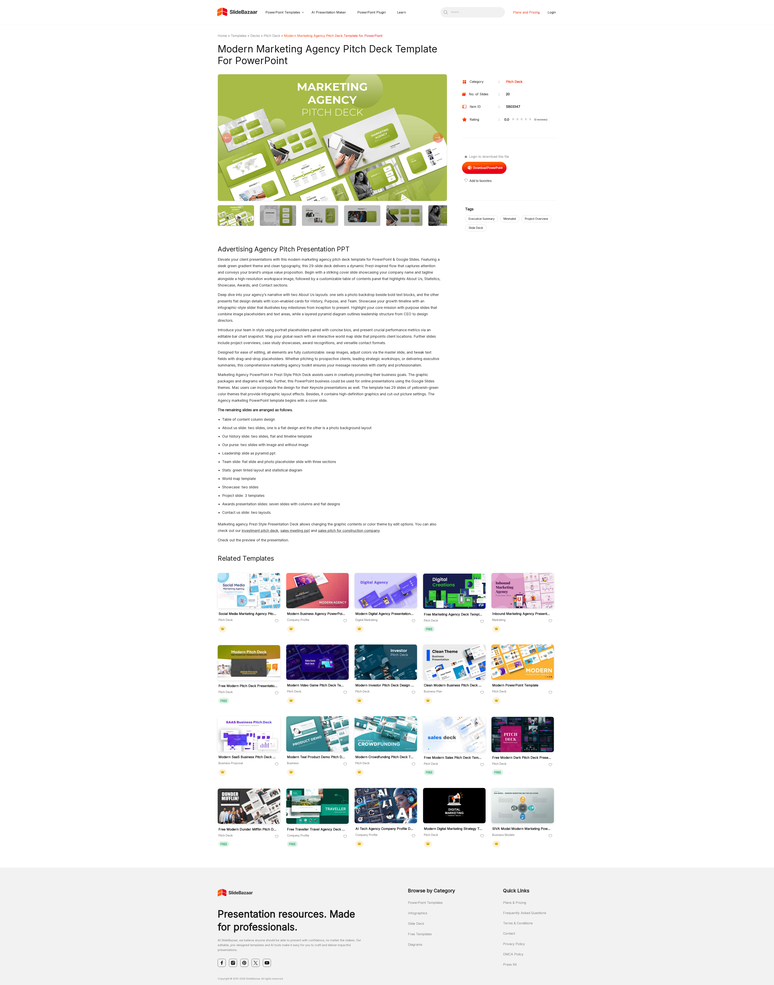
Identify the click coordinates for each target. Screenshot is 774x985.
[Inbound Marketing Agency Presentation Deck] (522, 590)
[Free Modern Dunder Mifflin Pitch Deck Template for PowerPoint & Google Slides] (249, 806)
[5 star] (530, 119)
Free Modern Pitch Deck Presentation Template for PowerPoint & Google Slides (247, 686)
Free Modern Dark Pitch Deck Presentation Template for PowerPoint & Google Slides (521, 758)
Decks (255, 36)
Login (552, 12)
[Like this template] (277, 621)
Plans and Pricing (526, 12)
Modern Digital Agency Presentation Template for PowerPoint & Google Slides (384, 614)
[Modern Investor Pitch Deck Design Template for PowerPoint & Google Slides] (386, 662)
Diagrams (415, 944)
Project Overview (536, 218)
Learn (401, 12)
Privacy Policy (514, 944)
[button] (275, 138)
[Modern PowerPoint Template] (522, 662)
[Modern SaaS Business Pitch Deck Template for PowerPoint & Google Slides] (249, 733)
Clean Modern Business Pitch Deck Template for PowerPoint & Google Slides (453, 685)
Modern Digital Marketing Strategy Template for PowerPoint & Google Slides (453, 829)
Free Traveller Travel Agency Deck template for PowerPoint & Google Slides (316, 829)
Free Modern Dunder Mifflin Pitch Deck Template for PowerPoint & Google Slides (247, 829)
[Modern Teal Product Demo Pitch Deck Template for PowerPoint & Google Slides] (317, 733)
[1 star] (513, 119)
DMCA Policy (513, 954)
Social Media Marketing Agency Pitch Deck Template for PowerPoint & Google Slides (247, 614)
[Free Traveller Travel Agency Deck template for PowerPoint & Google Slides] (317, 806)
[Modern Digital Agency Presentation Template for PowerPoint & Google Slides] (386, 590)
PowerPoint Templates (282, 12)
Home (222, 36)
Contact (509, 933)
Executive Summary (482, 218)
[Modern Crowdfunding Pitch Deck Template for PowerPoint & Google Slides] (386, 733)
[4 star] (525, 119)
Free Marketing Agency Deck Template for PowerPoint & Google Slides (453, 614)
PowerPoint (487, 167)
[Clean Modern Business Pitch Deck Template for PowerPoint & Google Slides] (454, 662)
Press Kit (510, 964)
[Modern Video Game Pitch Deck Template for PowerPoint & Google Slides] (317, 662)
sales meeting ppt (295, 530)
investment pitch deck (260, 530)
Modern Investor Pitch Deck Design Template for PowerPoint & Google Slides (384, 685)
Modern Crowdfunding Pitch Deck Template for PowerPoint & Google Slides (384, 757)
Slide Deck (476, 227)
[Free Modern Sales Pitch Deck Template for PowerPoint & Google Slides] (454, 734)
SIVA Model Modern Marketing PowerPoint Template (521, 829)
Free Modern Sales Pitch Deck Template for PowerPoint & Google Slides (453, 758)
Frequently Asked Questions (524, 913)
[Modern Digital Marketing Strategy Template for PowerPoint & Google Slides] (454, 805)
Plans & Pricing (514, 903)
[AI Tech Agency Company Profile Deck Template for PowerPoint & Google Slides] (386, 805)
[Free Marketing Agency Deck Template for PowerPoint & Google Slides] (454, 591)
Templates (239, 36)
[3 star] (521, 119)
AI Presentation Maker (328, 12)
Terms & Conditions (518, 923)
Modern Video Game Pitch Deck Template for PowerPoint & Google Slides (316, 685)
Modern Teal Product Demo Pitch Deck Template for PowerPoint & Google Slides (316, 757)
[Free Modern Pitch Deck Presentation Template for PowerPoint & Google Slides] (249, 662)
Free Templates (420, 934)
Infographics (417, 913)
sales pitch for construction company (349, 530)
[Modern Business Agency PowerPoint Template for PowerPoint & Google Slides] (317, 590)
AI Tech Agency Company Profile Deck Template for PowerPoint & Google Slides (384, 829)
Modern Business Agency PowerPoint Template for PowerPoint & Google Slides (316, 614)
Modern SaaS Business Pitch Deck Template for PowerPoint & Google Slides (247, 757)
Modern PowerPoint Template (515, 685)
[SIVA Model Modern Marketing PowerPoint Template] (522, 805)
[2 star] (517, 119)
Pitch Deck (272, 36)
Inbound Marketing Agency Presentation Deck (521, 614)
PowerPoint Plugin (371, 12)
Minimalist (510, 218)
